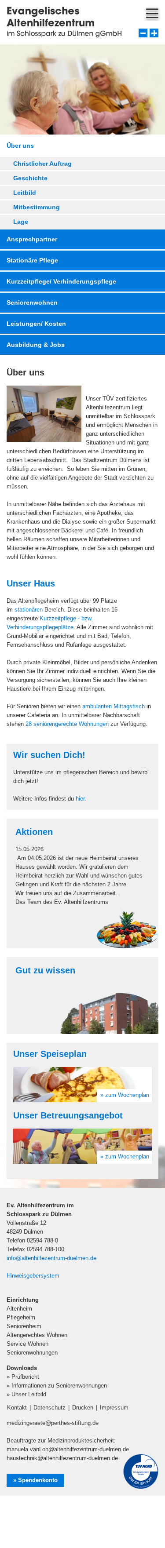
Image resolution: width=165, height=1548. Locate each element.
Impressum (114, 1407)
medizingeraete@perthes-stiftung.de (53, 1423)
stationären (29, 609)
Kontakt (17, 1407)
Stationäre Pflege (32, 260)
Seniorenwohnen (32, 302)
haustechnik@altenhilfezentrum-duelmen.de (62, 1458)
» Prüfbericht (23, 1376)
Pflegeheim (21, 1317)
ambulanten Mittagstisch (113, 706)
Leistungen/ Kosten (36, 323)
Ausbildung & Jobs (36, 344)
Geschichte (30, 178)
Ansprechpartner (32, 239)
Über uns (20, 145)
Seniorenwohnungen (32, 1352)
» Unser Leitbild (26, 1394)
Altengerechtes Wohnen (37, 1335)
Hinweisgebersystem (33, 1275)
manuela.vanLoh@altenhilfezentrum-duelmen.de (68, 1449)
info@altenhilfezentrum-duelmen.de (51, 1258)
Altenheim (19, 1308)
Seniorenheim (24, 1326)
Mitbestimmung (36, 207)
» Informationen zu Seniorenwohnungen (57, 1385)
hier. (81, 798)
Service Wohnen (27, 1343)
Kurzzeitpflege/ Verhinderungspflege (61, 281)
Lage (20, 221)
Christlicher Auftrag (42, 163)
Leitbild (24, 192)
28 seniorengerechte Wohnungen (67, 724)
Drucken (82, 1407)
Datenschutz (49, 1407)
